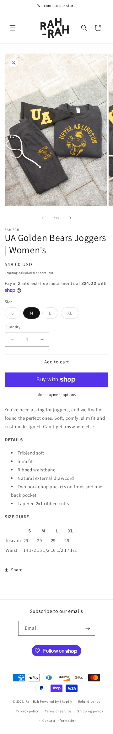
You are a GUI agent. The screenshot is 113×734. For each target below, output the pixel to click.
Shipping (11, 273)
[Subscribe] (88, 628)
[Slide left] (43, 218)
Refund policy (89, 701)
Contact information (59, 720)
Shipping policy (90, 711)
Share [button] (17, 569)
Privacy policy (27, 711)
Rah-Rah (32, 701)
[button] (12, 28)
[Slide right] (70, 218)
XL (73, 314)
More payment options (56, 394)
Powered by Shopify (56, 701)
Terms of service (58, 711)
